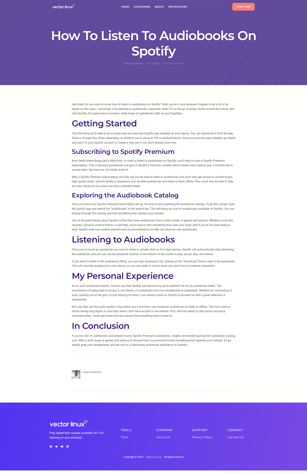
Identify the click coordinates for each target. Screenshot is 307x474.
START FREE (243, 6)
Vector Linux (153, 457)
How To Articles (172, 63)
